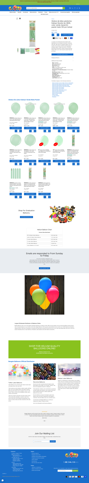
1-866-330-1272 (16, 457)
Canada (14, 467)
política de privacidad (36, 470)
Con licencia (25, 12)
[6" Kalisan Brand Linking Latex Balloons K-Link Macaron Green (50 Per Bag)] (44, 140)
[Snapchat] (77, 462)
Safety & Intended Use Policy (37, 468)
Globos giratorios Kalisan (57, 92)
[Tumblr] (75, 462)
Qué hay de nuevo (44, 14)
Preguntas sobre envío (36, 454)
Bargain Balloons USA (16, 476)
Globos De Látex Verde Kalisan (58, 90)
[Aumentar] (58, 35)
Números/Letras (33, 12)
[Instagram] (68, 462)
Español (4, 473)
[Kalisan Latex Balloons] (69, 369)
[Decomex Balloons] (44, 371)
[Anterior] (17, 34)
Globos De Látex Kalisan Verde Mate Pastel (60, 85)
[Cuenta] (77, 8)
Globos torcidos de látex (57, 93)
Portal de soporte (35, 453)
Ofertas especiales (75, 12)
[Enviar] (64, 8)
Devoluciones (34, 461)
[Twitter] (64, 462)
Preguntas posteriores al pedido (38, 457)
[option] (32, 34)
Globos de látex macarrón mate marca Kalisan (61, 86)
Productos (54, 96)
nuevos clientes (35, 459)
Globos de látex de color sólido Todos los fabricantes (62, 82)
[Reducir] (53, 35)
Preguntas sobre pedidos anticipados (39, 456)
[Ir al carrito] (79, 8)
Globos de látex (13, 12)
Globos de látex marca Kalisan (58, 87)
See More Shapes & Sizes (62, 54)
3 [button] (45, 420)
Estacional (40, 12)
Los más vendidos (55, 95)
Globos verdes (55, 94)
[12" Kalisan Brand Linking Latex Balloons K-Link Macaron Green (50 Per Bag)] (59, 140)
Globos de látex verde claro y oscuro (59, 89)
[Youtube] (70, 462)
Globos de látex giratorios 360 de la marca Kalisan (62, 84)
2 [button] (44, 420)
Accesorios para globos (65, 12)
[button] (2, 480)
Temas (45, 12)
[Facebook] (66, 462)
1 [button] (43, 420)
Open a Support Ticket (44, 268)
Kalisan (53, 18)
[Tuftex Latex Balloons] (19, 372)
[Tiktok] (72, 462)
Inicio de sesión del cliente (37, 462)
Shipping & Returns (55, 57)
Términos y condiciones (36, 467)
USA (14, 462)
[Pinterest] (74, 462)
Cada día (19, 12)
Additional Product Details (57, 60)
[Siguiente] (47, 34)
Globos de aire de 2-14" (54, 12)
